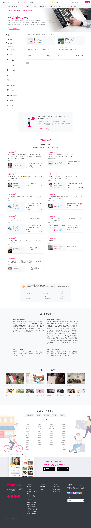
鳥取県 (51, 431)
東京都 (38, 415)
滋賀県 (39, 444)
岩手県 (27, 428)
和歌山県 (51, 428)
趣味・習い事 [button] (43, 6)
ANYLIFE (42, 487)
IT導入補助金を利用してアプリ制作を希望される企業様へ (32, 511)
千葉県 (27, 447)
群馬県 (27, 444)
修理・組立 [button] (15, 6)
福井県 (39, 428)
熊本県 (63, 435)
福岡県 (63, 428)
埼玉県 (54, 415)
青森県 (27, 426)
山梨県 (39, 431)
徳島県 (51, 442)
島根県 (51, 433)
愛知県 (39, 440)
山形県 (27, 435)
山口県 (51, 440)
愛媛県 (63, 424)
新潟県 (27, 449)
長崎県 (63, 433)
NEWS (42, 489)
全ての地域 (30, 415)
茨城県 (27, 440)
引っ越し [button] (27, 6)
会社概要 (29, 487)
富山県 (39, 424)
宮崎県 (63, 440)
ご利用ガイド (56, 487)
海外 (63, 447)
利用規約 (29, 489)
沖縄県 (63, 444)
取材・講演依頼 (31, 506)
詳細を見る (63, 288)
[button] (75, 2)
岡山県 (51, 435)
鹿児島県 (63, 442)
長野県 (39, 433)
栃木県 (27, 442)
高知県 (63, 426)
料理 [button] (55, 6)
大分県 (63, 438)
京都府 (45, 419)
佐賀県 (63, 431)
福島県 (27, 438)
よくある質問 (56, 489)
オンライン (63, 449)
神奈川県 (46, 415)
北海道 (27, 424)
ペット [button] (50, 6)
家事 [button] (21, 6)
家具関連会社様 (31, 504)
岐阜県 (39, 435)
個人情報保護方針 (31, 496)
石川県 (39, 426)
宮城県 (27, 431)
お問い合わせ (56, 491)
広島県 (51, 438)
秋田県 (27, 433)
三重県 (39, 442)
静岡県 (39, 438)
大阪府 (62, 415)
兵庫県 (51, 424)
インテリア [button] (34, 6)
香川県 (51, 444)
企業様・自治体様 (31, 502)
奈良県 (51, 426)
